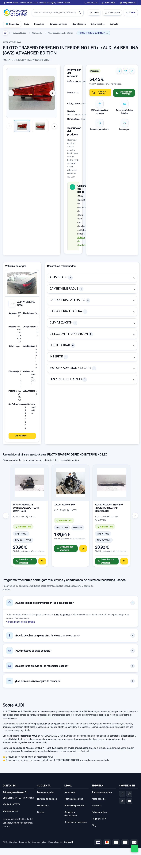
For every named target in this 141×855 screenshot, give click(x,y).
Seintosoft (68, 842)
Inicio (26, 24)
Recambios (39, 24)
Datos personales (45, 792)
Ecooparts (97, 805)
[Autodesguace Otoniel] (15, 12)
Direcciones (43, 805)
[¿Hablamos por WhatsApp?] (134, 848)
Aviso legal (69, 792)
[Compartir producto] (119, 71)
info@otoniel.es (10, 811)
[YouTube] (129, 801)
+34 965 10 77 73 (11, 804)
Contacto (114, 24)
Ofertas (40, 812)
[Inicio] (5, 33)
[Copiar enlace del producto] (132, 71)
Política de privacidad (74, 805)
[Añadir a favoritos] (125, 71)
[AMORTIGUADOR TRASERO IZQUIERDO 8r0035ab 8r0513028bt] (111, 483)
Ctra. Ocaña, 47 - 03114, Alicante (18, 797)
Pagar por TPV (99, 818)
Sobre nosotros (98, 24)
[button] (92, 277)
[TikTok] (122, 801)
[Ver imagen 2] (40, 126)
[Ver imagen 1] (22, 126)
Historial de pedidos (47, 799)
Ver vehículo (21, 435)
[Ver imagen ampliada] (31, 93)
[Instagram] (129, 794)
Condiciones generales (75, 822)
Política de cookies (73, 799)
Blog (94, 825)
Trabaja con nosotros (102, 792)
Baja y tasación (79, 24)
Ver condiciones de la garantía (20, 622)
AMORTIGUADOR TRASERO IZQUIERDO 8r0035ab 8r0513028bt (109, 507)
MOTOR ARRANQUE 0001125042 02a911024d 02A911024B (26, 507)
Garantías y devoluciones (70, 814)
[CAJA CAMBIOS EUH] (70, 483)
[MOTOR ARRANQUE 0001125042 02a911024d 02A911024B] (29, 483)
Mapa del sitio (99, 799)
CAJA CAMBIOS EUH (64, 504)
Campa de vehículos (58, 24)
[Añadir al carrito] (42, 561)
